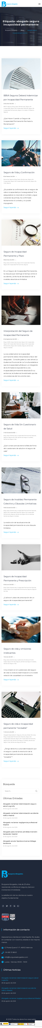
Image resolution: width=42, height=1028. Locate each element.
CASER (8, 342)
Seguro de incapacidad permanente (20, 181)
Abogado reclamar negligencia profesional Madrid (20, 824)
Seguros (6, 112)
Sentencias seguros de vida (18, 742)
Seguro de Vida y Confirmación (19, 172)
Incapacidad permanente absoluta (26, 435)
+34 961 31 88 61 (11, 952)
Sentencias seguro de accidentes (25, 514)
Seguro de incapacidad (28, 342)
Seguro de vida (11, 661)
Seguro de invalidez (16, 345)
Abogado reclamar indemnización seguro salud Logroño (19, 805)
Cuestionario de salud (23, 660)
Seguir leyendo (10, 128)
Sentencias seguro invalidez (25, 437)
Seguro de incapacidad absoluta (19, 108)
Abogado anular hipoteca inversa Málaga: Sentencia (19, 842)
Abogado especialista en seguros (12, 735)
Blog (13, 106)
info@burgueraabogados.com (16, 957)
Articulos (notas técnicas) (29, 735)
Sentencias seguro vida (10, 439)
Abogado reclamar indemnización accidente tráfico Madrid (20, 814)
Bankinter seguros (9, 179)
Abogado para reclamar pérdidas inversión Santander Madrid (20, 833)
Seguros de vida (12, 437)
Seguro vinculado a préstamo (26, 110)
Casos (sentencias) (20, 106)
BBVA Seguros (8, 106)
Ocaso (5, 589)
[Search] (36, 791)
